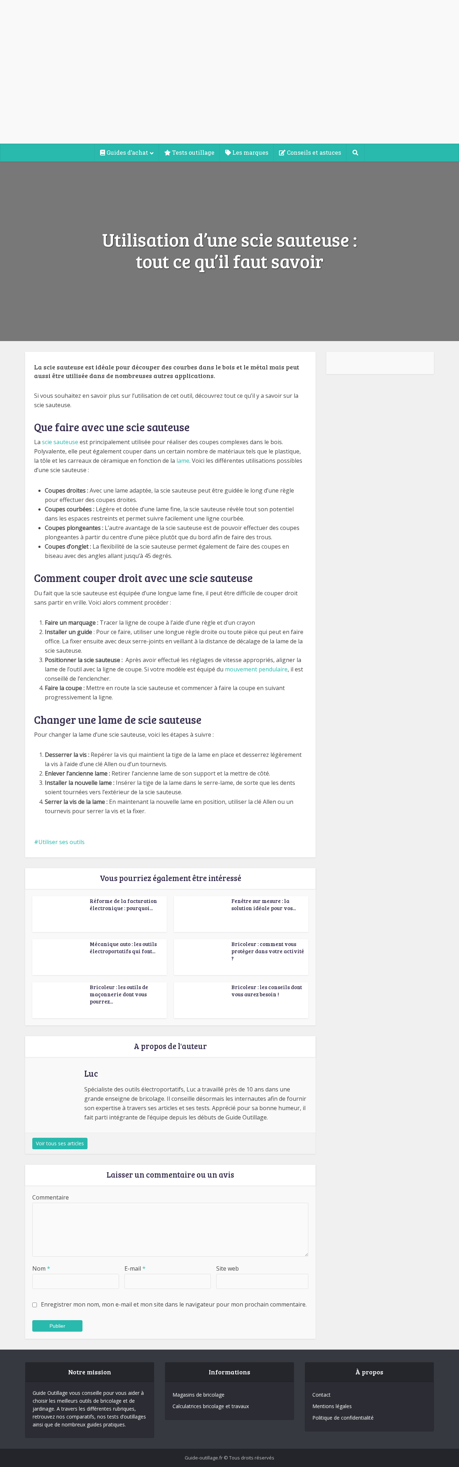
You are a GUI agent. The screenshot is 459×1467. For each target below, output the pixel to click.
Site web (227, 1268)
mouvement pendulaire (256, 669)
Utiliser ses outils (61, 842)
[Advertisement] (229, 89)
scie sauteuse (60, 442)
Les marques (249, 152)
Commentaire (50, 1197)
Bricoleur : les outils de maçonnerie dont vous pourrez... (119, 994)
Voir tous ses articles (60, 1143)
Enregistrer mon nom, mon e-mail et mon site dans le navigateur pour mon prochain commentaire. (174, 1304)
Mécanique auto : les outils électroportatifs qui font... (123, 947)
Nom (41, 1268)
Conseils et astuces (313, 152)
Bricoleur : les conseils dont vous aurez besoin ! (266, 990)
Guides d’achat (126, 152)
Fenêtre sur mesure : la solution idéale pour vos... (263, 904)
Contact (321, 1394)
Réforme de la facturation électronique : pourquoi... (123, 904)
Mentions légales (332, 1406)
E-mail (135, 1268)
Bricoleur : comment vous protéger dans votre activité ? (267, 951)
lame (182, 461)
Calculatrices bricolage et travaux (210, 1406)
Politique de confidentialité (343, 1417)
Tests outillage (192, 152)
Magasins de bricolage (198, 1394)
